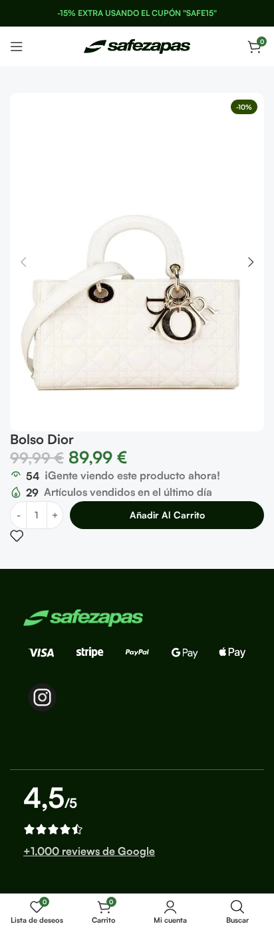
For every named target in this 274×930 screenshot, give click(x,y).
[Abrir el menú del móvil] (16, 46)
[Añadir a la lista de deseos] (16, 535)
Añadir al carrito (167, 514)
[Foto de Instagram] (42, 697)
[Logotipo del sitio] (137, 45)
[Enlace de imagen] (83, 616)
